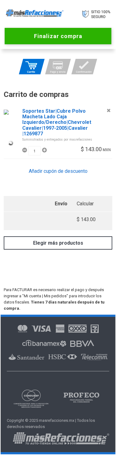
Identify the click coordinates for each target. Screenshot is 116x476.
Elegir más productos (58, 243)
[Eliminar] (108, 110)
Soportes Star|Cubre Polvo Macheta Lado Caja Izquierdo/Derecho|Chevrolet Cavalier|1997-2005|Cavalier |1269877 (56, 122)
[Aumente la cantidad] (44, 150)
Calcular (85, 204)
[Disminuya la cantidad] (25, 150)
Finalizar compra (58, 36)
